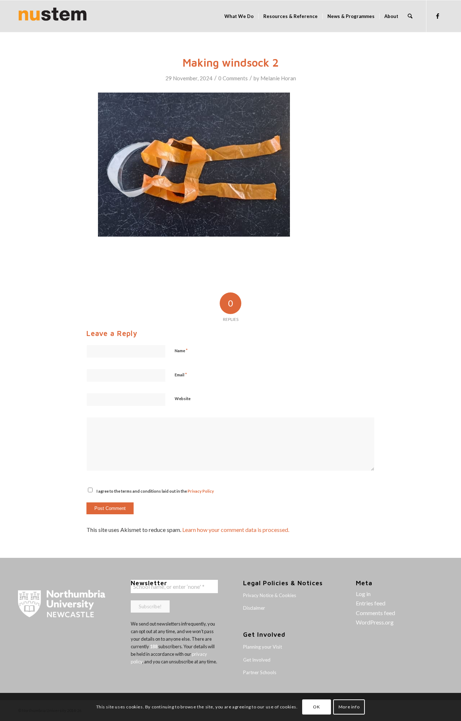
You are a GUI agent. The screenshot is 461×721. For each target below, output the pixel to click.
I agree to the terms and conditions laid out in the (155, 491)
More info (349, 706)
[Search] (410, 16)
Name (181, 350)
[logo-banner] (52, 16)
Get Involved (256, 660)
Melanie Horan (278, 78)
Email (181, 374)
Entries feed (370, 603)
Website (183, 398)
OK (316, 706)
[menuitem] (239, 16)
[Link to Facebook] (437, 15)
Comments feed (375, 612)
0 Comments (233, 78)
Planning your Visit (262, 647)
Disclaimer (254, 608)
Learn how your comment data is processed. (235, 529)
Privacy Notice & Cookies (269, 595)
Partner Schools (259, 672)
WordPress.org (375, 622)
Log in (363, 593)
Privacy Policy (201, 491)
